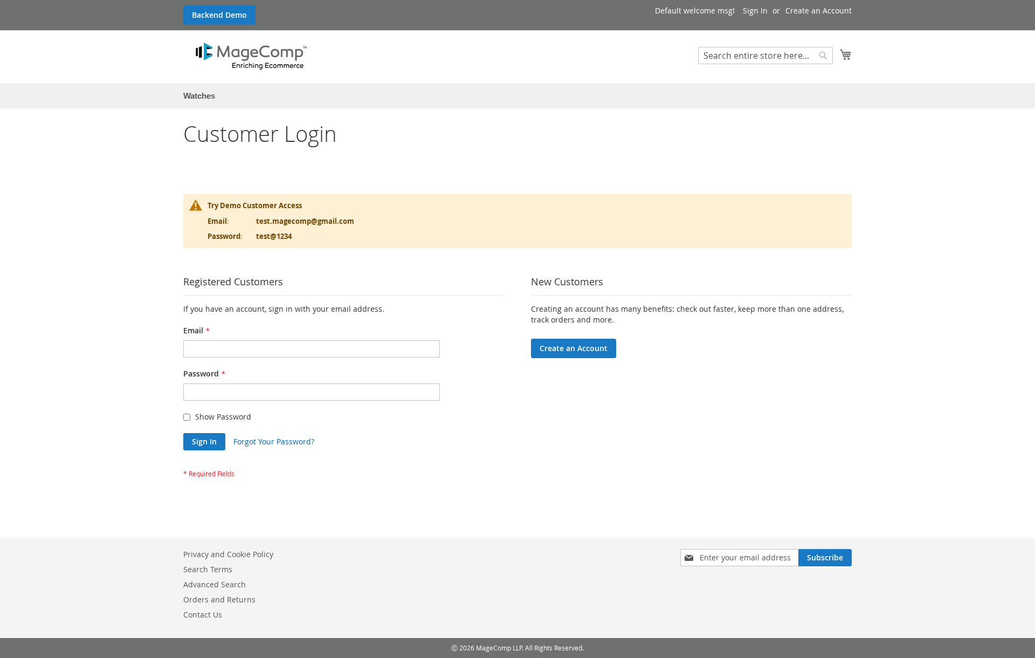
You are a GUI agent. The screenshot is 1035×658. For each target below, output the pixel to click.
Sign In (755, 10)
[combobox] (765, 55)
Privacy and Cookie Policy (228, 554)
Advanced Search (214, 584)
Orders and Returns (219, 599)
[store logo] (251, 56)
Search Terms (207, 569)
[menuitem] (199, 95)
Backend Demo (219, 15)
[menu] (517, 95)
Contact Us (202, 614)
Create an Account (818, 10)
